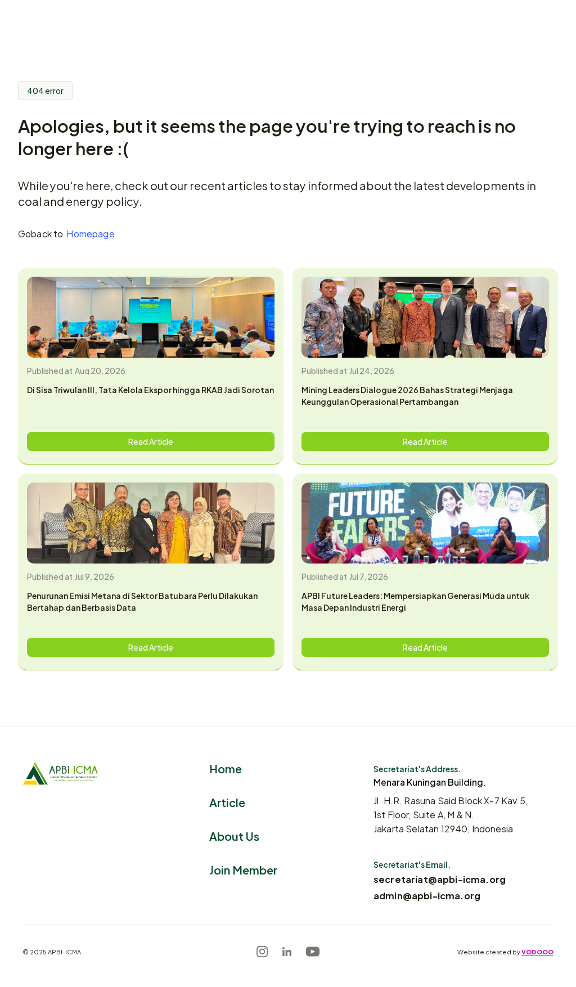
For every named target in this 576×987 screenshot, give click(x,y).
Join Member (243, 869)
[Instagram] (262, 951)
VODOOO (537, 952)
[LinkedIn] (287, 951)
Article (227, 801)
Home (225, 768)
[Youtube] (313, 952)
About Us (234, 835)
